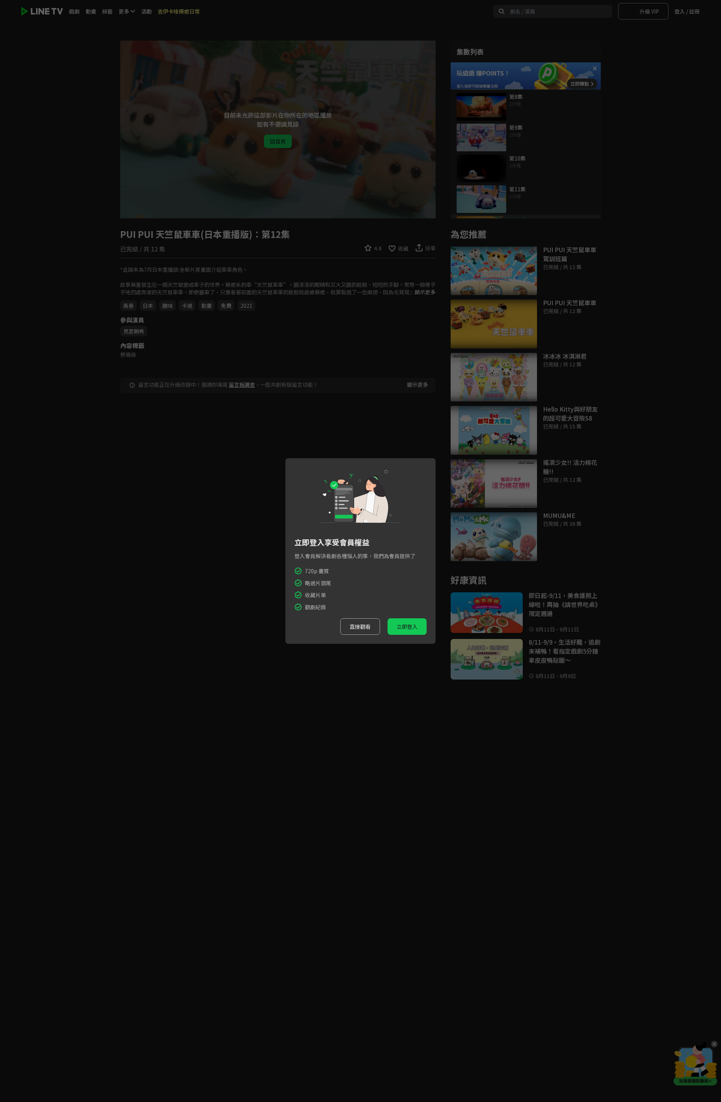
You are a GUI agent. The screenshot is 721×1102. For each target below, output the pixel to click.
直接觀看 (360, 626)
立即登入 (407, 626)
